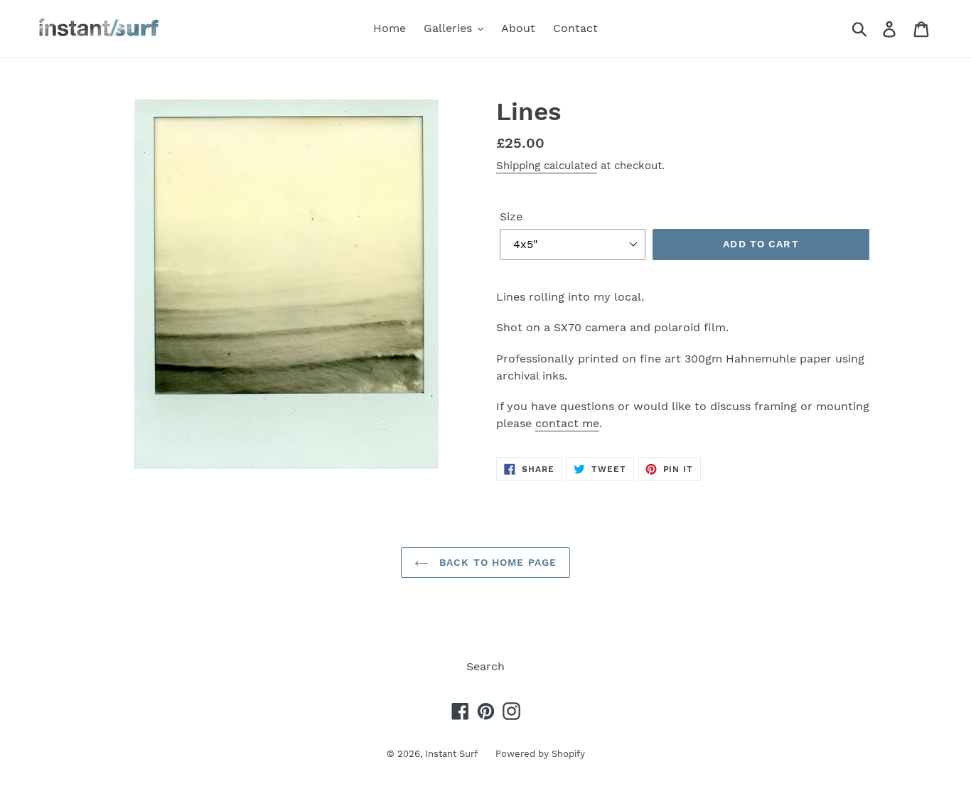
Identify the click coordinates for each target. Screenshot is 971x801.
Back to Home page (496, 562)
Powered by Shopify (540, 753)
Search (485, 666)
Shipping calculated (546, 165)
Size (511, 216)
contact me (567, 423)
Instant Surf (451, 753)
